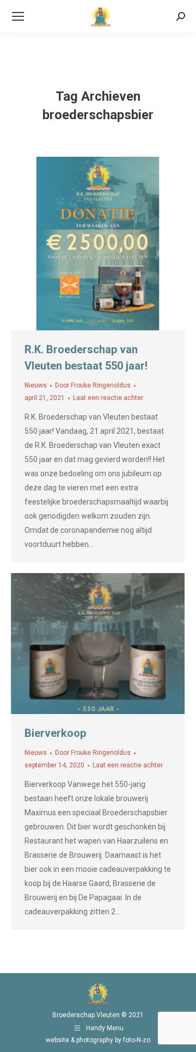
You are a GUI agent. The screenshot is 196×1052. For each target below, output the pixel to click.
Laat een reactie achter (108, 398)
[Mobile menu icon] (18, 16)
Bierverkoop (55, 733)
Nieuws (35, 385)
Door (93, 385)
